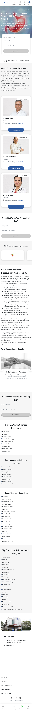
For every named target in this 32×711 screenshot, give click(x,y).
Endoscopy (4, 434)
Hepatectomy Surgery (7, 448)
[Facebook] (11, 698)
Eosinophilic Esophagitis (7, 526)
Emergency (14, 4)
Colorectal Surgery (6, 436)
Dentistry (4, 587)
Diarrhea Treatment (6, 474)
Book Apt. (14, 709)
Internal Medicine (6, 584)
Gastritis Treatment (6, 479)
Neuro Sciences (5, 562)
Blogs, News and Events (7, 685)
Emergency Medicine (7, 602)
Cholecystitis (5, 509)
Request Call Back (16, 51)
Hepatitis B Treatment (7, 469)
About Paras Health (6, 689)
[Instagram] (17, 698)
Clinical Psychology (6, 589)
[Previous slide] (1, 370)
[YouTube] (20, 698)
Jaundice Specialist (6, 533)
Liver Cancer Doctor (6, 499)
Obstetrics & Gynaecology (8, 569)
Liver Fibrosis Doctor (7, 528)
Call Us (28, 709)
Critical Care (5, 594)
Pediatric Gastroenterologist (8, 511)
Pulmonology (5, 597)
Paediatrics (4, 599)
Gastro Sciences (6, 564)
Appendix (4, 531)
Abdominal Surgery (6, 451)
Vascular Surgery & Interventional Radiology (12, 609)
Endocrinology (5, 604)
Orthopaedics (5, 567)
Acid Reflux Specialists (7, 504)
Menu (3, 709)
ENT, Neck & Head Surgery (8, 582)
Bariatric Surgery (6, 431)
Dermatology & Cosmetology (8, 579)
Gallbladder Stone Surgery (8, 439)
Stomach (4, 539)
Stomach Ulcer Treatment (8, 467)
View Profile (20, 123)
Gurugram (8, 60)
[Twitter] (14, 698)
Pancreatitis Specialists (7, 506)
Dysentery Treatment (6, 472)
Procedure (14, 60)
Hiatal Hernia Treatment (7, 476)
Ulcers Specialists (6, 521)
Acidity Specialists (6, 536)
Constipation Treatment (24, 60)
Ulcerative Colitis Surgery (7, 441)
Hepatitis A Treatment (7, 481)
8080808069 (10, 645)
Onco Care (4, 559)
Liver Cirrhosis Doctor (7, 514)
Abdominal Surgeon (6, 524)
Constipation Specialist (7, 501)
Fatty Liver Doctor (6, 516)
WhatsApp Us (22, 709)
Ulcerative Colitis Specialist (8, 519)
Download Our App (6, 693)
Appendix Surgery (6, 446)
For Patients (4, 677)
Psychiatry (4, 592)
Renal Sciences (5, 572)
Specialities (4, 681)
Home (2, 60)
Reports (20, 4)
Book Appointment (16, 130)
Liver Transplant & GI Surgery (9, 607)
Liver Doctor (5, 496)
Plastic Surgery (5, 577)
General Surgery (5, 574)
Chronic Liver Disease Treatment (9, 484)
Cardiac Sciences (6, 557)
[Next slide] (30, 370)
